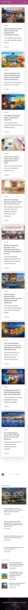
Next (18, 474)
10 (14, 474)
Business (6, 25)
